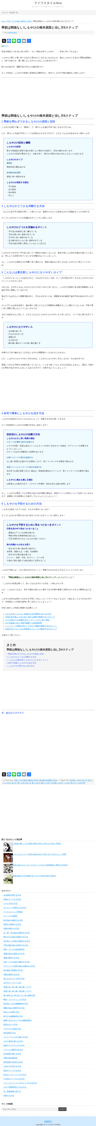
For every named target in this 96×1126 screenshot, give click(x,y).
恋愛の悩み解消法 (11, 1058)
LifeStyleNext (12, 32)
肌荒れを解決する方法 (12, 924)
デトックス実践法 (11, 916)
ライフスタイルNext (48, 3)
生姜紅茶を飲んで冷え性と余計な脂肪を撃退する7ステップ (30, 617)
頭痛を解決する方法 (11, 928)
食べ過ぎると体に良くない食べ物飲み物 (19, 995)
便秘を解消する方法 (11, 974)
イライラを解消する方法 (13, 1050)
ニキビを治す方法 (11, 903)
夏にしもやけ (46, 783)
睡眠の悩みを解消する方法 (14, 1008)
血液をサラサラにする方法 (14, 1045)
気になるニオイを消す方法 (14, 979)
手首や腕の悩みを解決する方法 (16, 945)
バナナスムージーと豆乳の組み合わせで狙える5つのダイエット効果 (39, 854)
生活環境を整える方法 (12, 895)
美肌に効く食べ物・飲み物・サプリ (18, 987)
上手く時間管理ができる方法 (15, 1087)
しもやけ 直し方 (70, 783)
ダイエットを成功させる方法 (15, 908)
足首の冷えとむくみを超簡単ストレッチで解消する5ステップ (31, 629)
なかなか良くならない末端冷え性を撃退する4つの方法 (28, 614)
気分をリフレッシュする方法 (15, 1075)
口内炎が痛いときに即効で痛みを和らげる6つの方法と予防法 (37, 844)
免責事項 (48, 1121)
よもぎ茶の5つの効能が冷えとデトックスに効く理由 (27, 620)
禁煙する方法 (9, 1095)
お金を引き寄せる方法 (12, 1066)
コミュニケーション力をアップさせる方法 (20, 1083)
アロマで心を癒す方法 (12, 1029)
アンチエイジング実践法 (13, 912)
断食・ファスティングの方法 (15, 999)
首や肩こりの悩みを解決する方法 (17, 941)
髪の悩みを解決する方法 (13, 920)
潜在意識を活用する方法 (13, 1062)
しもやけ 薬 (80, 783)
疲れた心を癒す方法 (11, 1012)
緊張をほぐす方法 (11, 1024)
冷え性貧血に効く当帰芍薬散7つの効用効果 (23, 623)
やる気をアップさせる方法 (14, 1079)
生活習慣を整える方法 (12, 1054)
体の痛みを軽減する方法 (48, 780)
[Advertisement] (48, 96)
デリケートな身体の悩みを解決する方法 (19, 966)
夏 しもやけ (36, 783)
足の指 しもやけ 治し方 (78, 780)
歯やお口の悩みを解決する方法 (16, 937)
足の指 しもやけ (57, 783)
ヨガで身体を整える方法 (13, 1041)
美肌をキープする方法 (12, 899)
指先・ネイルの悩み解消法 (14, 949)
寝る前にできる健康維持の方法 (16, 1004)
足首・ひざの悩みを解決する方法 (26, 780)
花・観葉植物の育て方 (12, 1091)
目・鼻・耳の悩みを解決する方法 (17, 933)
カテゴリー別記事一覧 (10, 13)
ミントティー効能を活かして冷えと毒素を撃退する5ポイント (31, 626)
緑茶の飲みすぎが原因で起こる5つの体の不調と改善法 (34, 876)
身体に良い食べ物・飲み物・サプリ (18, 991)
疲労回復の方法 (10, 1033)
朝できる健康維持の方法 (13, 1016)
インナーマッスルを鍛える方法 (16, 1037)
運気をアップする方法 (12, 1070)
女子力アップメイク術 (12, 983)
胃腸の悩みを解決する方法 (14, 954)
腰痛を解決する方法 (11, 958)
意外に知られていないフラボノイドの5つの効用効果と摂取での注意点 (40, 865)
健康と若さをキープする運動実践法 (18, 1020)
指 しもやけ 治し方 (24, 783)
